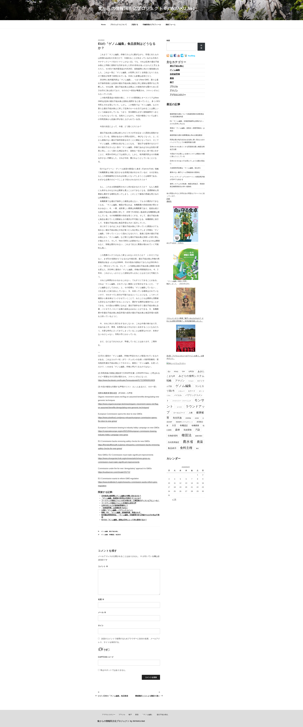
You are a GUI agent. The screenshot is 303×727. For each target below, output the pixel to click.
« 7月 (174, 499)
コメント (103, 566)
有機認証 (111, 534)
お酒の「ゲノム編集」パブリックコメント (117, 510)
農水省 (188, 442)
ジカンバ (181, 391)
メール (102, 612)
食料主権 (186, 448)
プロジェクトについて (118, 24)
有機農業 (195, 425)
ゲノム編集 (104, 531)
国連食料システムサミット (184, 422)
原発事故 (188, 418)
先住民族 (177, 418)
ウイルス (191, 381)
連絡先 (169, 201)
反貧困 (197, 418)
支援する (134, 24)
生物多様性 (173, 435)
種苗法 (187, 435)
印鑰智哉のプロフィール (152, 24)
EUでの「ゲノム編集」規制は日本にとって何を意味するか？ (124, 520)
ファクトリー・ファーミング (181, 401)
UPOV (191, 372)
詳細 (168, 199)
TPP (183, 372)
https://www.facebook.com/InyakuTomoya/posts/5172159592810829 (126, 380)
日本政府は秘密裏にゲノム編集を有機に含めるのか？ (121, 496)
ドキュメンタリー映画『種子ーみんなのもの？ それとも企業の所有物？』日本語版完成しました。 (185, 319)
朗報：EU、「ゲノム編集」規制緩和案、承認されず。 (121, 512)
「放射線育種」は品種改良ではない (114, 508)
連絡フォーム (171, 24)
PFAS (176, 372)
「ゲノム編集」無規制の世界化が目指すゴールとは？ (121, 498)
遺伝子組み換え (113, 531)
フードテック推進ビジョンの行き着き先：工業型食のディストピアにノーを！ (130, 500)
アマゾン (174, 90)
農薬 (172, 78)
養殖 (197, 448)
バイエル (178, 395)
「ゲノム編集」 (147, 715)
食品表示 (118, 534)
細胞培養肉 (198, 436)
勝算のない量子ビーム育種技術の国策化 (185, 172)
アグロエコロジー (178, 94)
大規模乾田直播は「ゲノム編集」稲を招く (185, 168)
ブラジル (174, 86)
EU (169, 372)
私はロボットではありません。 (113, 670)
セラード (191, 391)
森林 (177, 429)
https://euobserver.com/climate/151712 (114, 472)
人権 (190, 413)
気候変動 (188, 430)
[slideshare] (185, 56)
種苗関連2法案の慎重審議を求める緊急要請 (186, 135)
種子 (172, 82)
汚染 (197, 429)
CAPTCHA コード (106, 657)
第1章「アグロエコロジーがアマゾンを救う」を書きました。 (185, 357)
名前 (101, 599)
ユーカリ (179, 407)
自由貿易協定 (173, 442)
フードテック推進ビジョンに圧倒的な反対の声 (118, 503)
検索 (168, 40)
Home (103, 24)
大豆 (174, 425)
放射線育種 (175, 74)
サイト (101, 626)
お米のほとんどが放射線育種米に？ (114, 505)
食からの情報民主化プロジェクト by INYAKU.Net (146, 8)
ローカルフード (179, 413)
